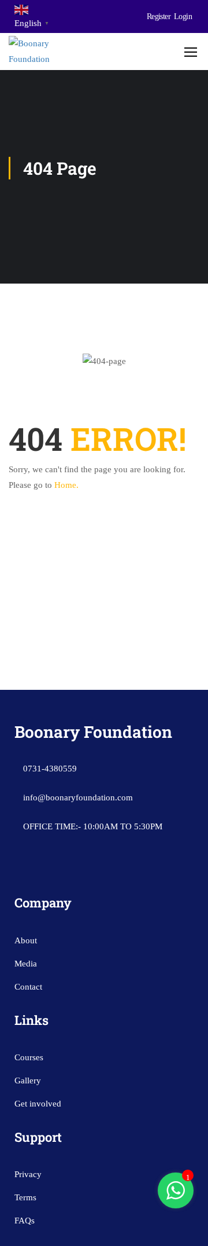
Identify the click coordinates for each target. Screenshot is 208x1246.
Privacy (28, 1174)
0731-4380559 (50, 768)
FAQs (24, 1220)
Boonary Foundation (93, 732)
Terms (25, 1197)
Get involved (37, 1103)
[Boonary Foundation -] (46, 51)
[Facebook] (47, 871)
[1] (175, 1196)
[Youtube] (69, 871)
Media (25, 963)
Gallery (27, 1080)
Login (183, 16)
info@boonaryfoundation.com (78, 797)
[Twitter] (92, 871)
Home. (66, 485)
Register (158, 16)
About (25, 940)
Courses (28, 1057)
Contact (28, 986)
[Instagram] (24, 871)
